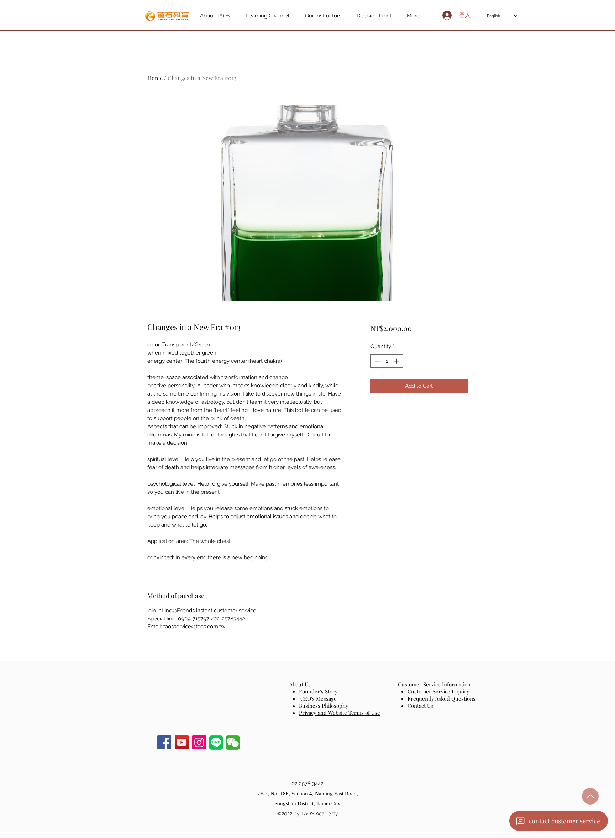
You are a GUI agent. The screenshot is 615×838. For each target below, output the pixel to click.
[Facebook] (164, 742)
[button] (232, 742)
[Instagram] (199, 742)
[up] (590, 796)
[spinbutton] (387, 361)
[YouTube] (182, 742)
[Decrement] (376, 361)
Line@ (169, 610)
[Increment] (397, 361)
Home (155, 78)
